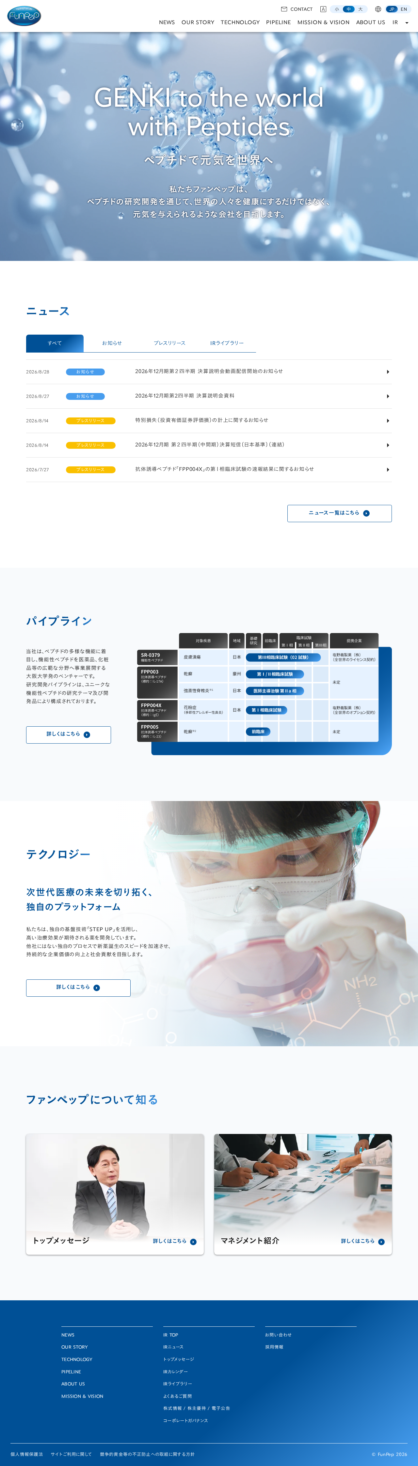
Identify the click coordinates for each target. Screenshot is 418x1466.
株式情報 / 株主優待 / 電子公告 (196, 1409)
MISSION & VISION (323, 23)
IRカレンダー (175, 1372)
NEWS (167, 23)
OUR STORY (198, 23)
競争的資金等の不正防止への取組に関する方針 (147, 1455)
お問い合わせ (278, 1335)
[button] (337, 9)
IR (395, 23)
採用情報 (274, 1347)
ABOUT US (370, 23)
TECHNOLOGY (240, 23)
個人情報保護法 (26, 1455)
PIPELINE (278, 23)
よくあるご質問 (177, 1397)
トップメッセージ (178, 1360)
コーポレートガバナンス (185, 1421)
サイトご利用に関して (71, 1455)
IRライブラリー (177, 1384)
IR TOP (170, 1335)
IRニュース (173, 1347)
